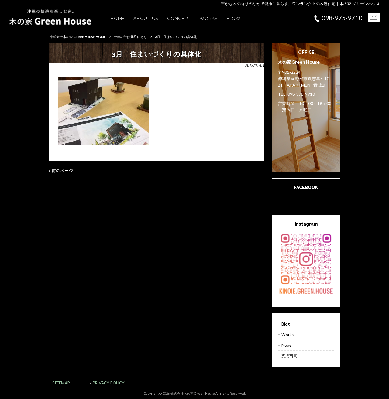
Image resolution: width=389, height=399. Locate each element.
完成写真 (289, 355)
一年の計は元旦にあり (130, 37)
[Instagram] (306, 263)
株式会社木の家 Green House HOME (78, 37)
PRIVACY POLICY (109, 382)
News (286, 345)
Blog (285, 324)
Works (287, 334)
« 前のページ (61, 170)
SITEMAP (61, 382)
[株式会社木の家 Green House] (50, 23)
